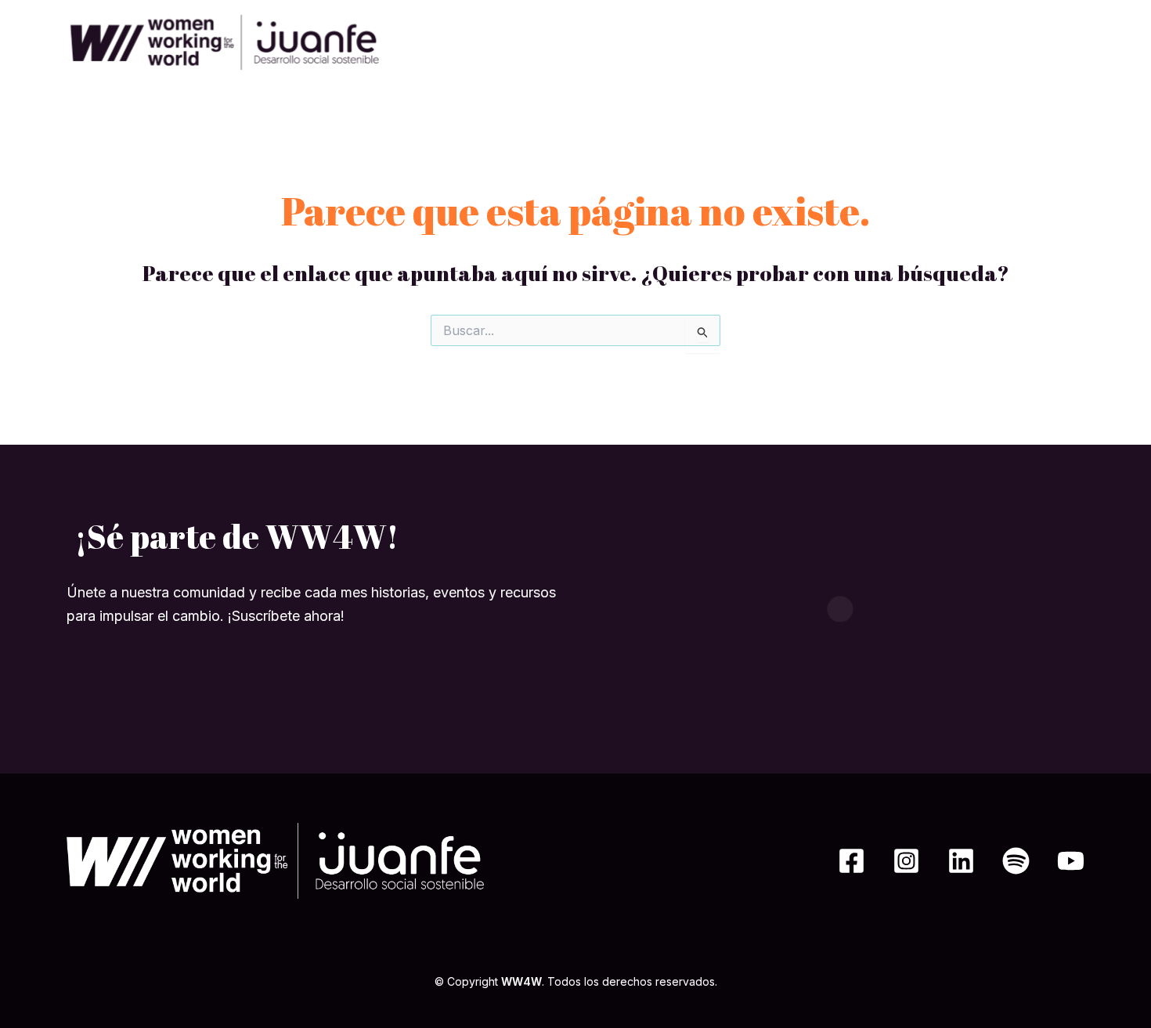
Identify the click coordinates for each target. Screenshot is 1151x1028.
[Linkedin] (961, 861)
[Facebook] (851, 861)
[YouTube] (1070, 861)
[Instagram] (906, 861)
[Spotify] (1016, 861)
